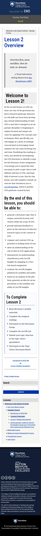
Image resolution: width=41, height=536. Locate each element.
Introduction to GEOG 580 (20, 361)
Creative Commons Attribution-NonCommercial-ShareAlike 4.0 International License (19, 484)
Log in (20, 21)
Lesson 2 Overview (18, 416)
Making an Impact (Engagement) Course (20, 433)
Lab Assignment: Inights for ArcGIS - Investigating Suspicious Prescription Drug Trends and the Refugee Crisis (22, 425)
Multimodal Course (13, 430)
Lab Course (11, 439)
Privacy (30, 526)
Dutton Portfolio (20, 17)
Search (21, 392)
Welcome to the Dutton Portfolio (17, 31)
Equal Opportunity (25, 528)
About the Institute (13, 511)
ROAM (22, 490)
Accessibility (15, 528)
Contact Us (22, 511)
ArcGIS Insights (11, 186)
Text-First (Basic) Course (15, 407)
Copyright (35, 528)
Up (20, 363)
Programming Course (14, 436)
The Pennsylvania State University (16, 526)
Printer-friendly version (11, 376)
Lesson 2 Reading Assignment (21, 366)
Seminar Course (14, 410)
